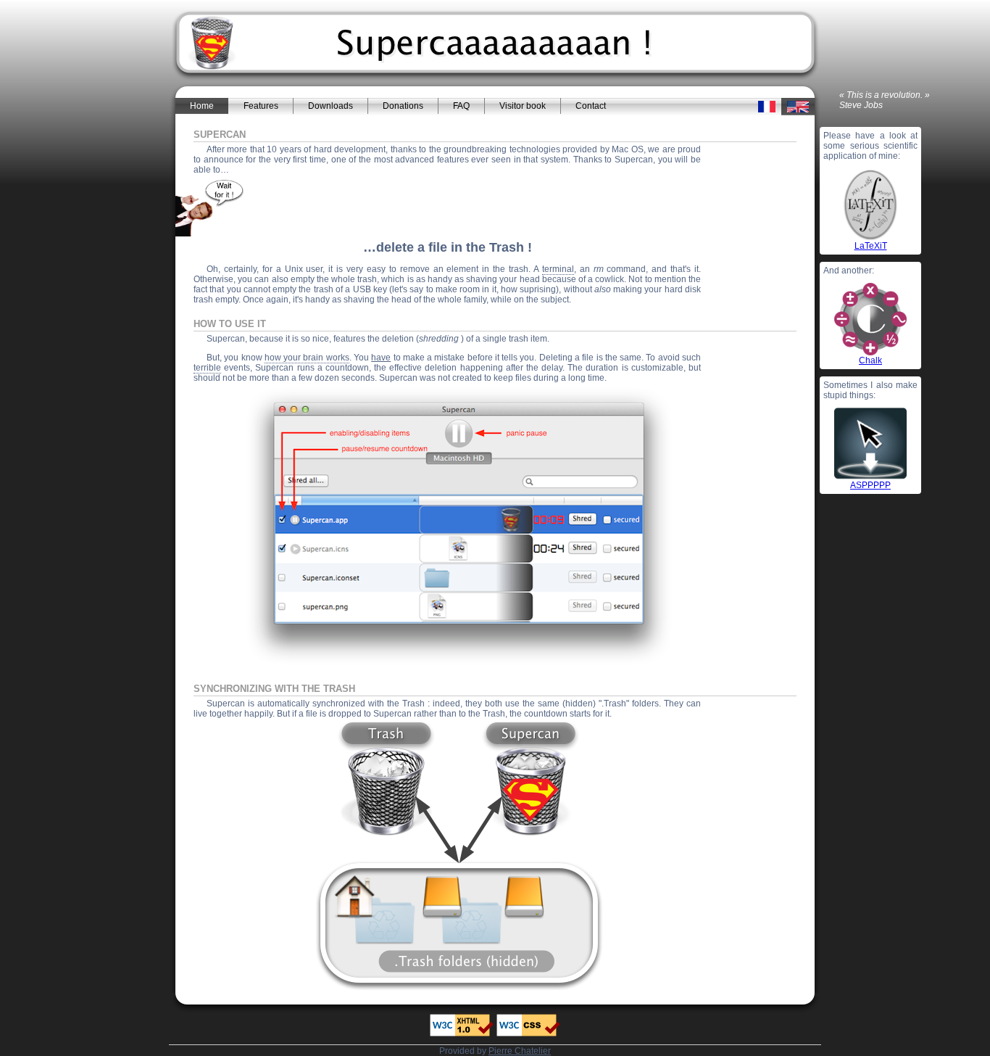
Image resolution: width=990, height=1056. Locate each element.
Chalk (870, 360)
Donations (403, 106)
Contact (590, 106)
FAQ (461, 106)
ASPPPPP (870, 485)
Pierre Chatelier (519, 1051)
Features (261, 106)
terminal (558, 269)
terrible (207, 368)
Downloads (330, 106)
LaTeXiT (870, 246)
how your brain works (307, 357)
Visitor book (522, 106)
